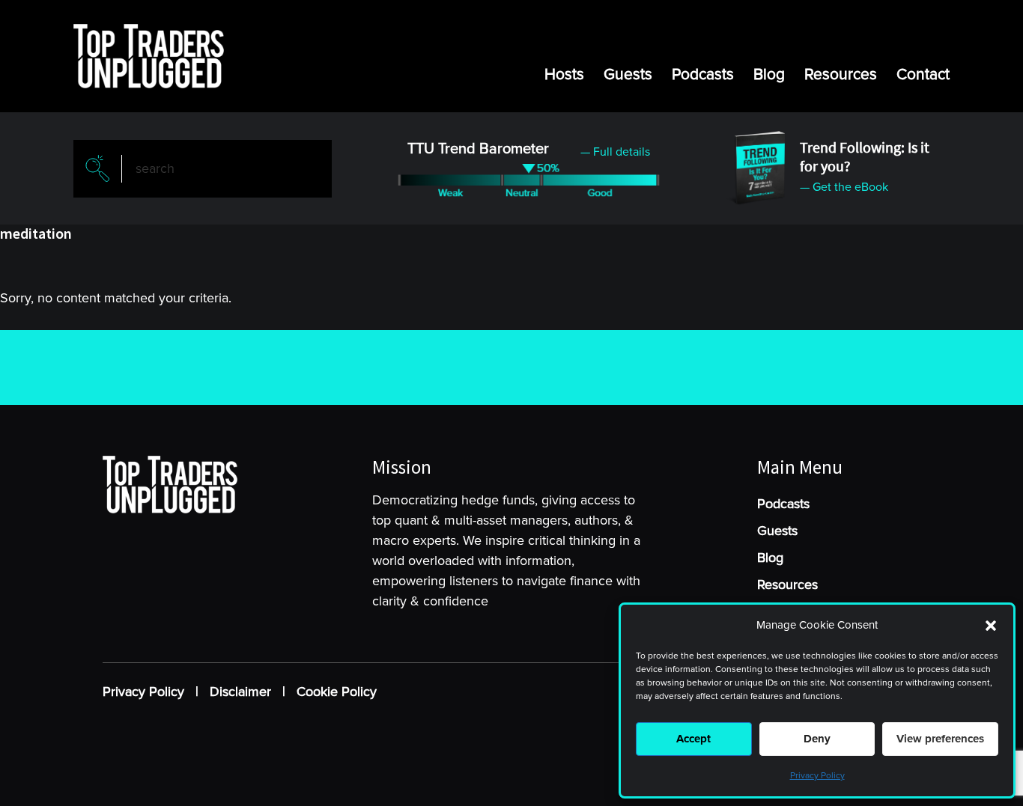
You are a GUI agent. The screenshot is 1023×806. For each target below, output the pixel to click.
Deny (817, 738)
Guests (628, 74)
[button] (990, 625)
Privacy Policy (817, 775)
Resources (840, 74)
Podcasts (703, 74)
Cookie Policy (337, 691)
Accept (693, 738)
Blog (769, 74)
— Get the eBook (844, 187)
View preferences (940, 738)
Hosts (564, 74)
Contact (923, 74)
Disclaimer (240, 691)
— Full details (615, 151)
